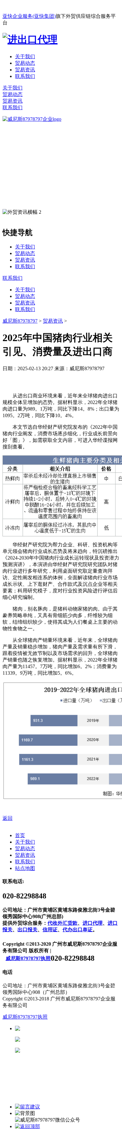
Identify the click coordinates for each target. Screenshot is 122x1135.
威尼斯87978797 (20, 321)
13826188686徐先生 (69, 1028)
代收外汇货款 (63, 923)
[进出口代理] (30, 39)
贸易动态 (25, 63)
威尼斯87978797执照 (28, 958)
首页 (20, 835)
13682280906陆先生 (69, 1050)
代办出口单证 (78, 929)
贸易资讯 (25, 69)
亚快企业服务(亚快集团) (29, 16)
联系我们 (25, 76)
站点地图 (25, 868)
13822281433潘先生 (69, 1039)
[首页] (32, 119)
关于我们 (25, 56)
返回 (8, 818)
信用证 (50, 929)
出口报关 (28, 929)
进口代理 (93, 923)
